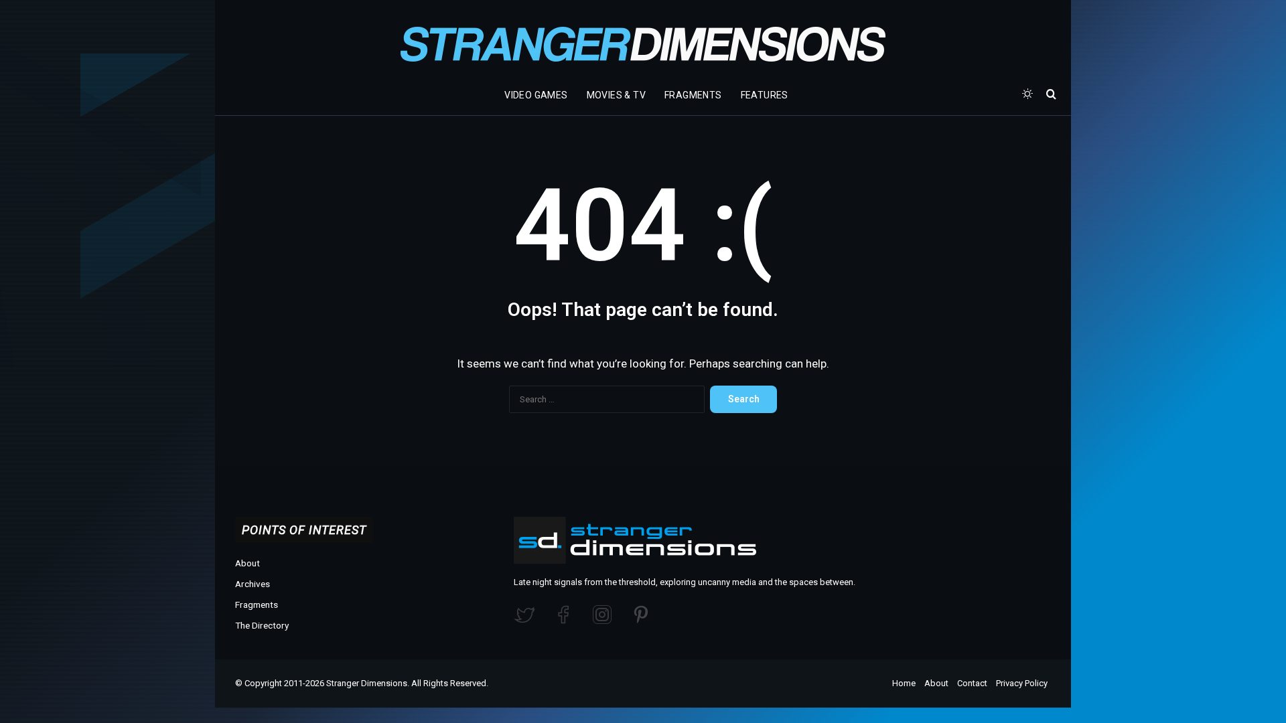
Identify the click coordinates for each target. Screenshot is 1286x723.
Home (904, 683)
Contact (972, 683)
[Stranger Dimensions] (643, 44)
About (247, 563)
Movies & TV (616, 95)
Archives (252, 583)
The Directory (262, 625)
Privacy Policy (1022, 683)
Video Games (535, 95)
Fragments (693, 95)
